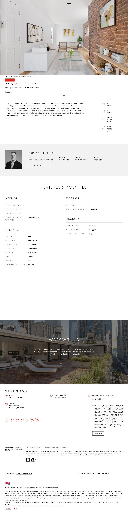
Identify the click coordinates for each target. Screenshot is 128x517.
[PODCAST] (32, 419)
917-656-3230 (60, 397)
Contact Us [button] (64, 364)
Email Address (98, 399)
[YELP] (27, 419)
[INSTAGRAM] (6, 419)
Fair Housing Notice (33, 447)
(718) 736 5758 (64, 160)
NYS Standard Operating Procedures (55, 447)
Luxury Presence (24, 473)
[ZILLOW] (37, 419)
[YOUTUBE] (17, 419)
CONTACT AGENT (38, 166)
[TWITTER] (22, 419)
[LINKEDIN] (11, 419)
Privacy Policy (114, 408)
